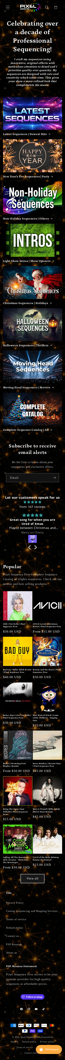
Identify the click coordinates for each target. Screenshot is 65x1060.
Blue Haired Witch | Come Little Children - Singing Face (46, 718)
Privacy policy (47, 1041)
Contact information (34, 1053)
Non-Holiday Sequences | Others (26, 218)
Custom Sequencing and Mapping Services (32, 911)
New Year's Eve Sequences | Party (26, 176)
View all (32, 878)
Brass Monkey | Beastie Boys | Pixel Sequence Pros (47, 764)
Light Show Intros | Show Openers (27, 261)
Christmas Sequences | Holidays (25, 303)
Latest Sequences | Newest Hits (25, 134)
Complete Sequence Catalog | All (26, 430)
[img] (32, 502)
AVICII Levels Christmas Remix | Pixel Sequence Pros (47, 625)
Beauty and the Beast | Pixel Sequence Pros (47, 671)
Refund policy (14, 927)
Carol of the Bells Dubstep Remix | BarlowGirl (46, 858)
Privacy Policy (15, 902)
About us (11, 952)
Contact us (12, 935)
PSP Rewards (14, 944)
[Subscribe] (54, 477)
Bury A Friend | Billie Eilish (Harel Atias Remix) (46, 810)
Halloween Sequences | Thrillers (26, 345)
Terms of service (16, 919)
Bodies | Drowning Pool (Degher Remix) (14, 764)
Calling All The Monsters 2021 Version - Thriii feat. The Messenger (16, 860)
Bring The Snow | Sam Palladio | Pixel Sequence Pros (15, 811)
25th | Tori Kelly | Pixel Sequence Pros (14, 625)
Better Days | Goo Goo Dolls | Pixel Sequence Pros (17, 716)
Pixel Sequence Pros (31, 1037)
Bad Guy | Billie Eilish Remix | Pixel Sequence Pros (17, 671)
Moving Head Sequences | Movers (26, 387)
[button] (7, 7)
